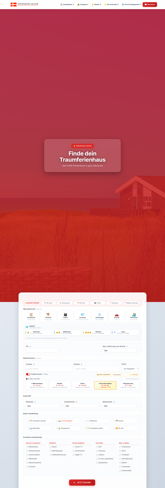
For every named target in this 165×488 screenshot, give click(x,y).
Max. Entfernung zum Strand (115, 346)
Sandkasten (103, 463)
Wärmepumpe (57, 451)
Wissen (96, 4)
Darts (123, 451)
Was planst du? (32, 309)
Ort (28, 346)
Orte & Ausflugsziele (131, 4)
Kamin (54, 447)
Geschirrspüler (34, 455)
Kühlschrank (33, 447)
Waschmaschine (34, 463)
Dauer (124, 364)
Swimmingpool (66, 421)
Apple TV (78, 455)
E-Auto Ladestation (105, 459)
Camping (82, 4)
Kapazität (27, 396)
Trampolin (125, 455)
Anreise (30, 364)
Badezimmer (108, 402)
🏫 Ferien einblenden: (103, 374)
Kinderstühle (126, 470)
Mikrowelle (32, 459)
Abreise (78, 364)
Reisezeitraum (32, 358)
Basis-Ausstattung (30, 413)
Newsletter (150, 4)
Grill (99, 447)
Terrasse (101, 451)
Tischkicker (125, 466)
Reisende (30, 402)
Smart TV (78, 447)
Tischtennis (125, 447)
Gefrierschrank (34, 451)
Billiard (124, 463)
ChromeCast (80, 451)
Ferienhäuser (67, 4)
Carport (101, 455)
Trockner (31, 466)
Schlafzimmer (70, 402)
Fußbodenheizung (58, 455)
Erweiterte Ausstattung (32, 437)
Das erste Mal (111, 4)
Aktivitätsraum (127, 459)
